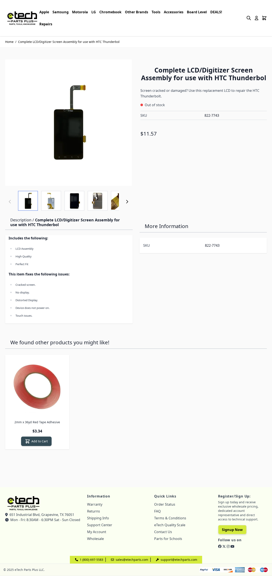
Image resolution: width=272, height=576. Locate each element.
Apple (44, 12)
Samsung (60, 12)
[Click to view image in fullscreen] (68, 122)
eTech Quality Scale (169, 525)
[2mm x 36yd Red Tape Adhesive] (37, 386)
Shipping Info (98, 518)
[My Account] (256, 18)
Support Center (99, 525)
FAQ (157, 511)
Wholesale (95, 538)
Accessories (173, 12)
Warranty (94, 504)
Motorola (80, 12)
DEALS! (216, 12)
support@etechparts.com (179, 560)
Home (9, 42)
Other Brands (136, 12)
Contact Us (163, 531)
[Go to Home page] (22, 17)
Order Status (164, 504)
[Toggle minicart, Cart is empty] (264, 18)
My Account (96, 531)
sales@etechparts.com (132, 560)
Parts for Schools (168, 538)
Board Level (197, 12)
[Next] (127, 201)
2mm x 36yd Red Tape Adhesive (37, 422)
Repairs (45, 24)
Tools (156, 12)
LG (93, 12)
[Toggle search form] (248, 18)
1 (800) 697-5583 (91, 560)
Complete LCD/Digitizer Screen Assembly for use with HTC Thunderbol (69, 42)
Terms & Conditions (170, 518)
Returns (93, 511)
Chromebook (110, 12)
